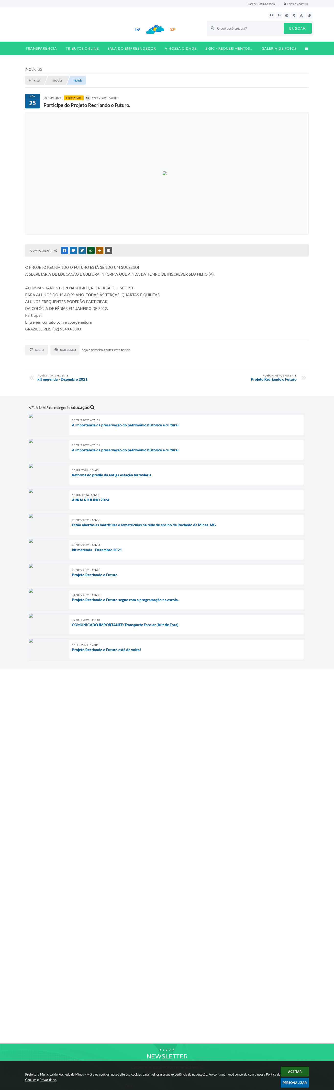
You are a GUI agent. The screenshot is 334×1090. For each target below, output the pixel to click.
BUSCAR (297, 28)
